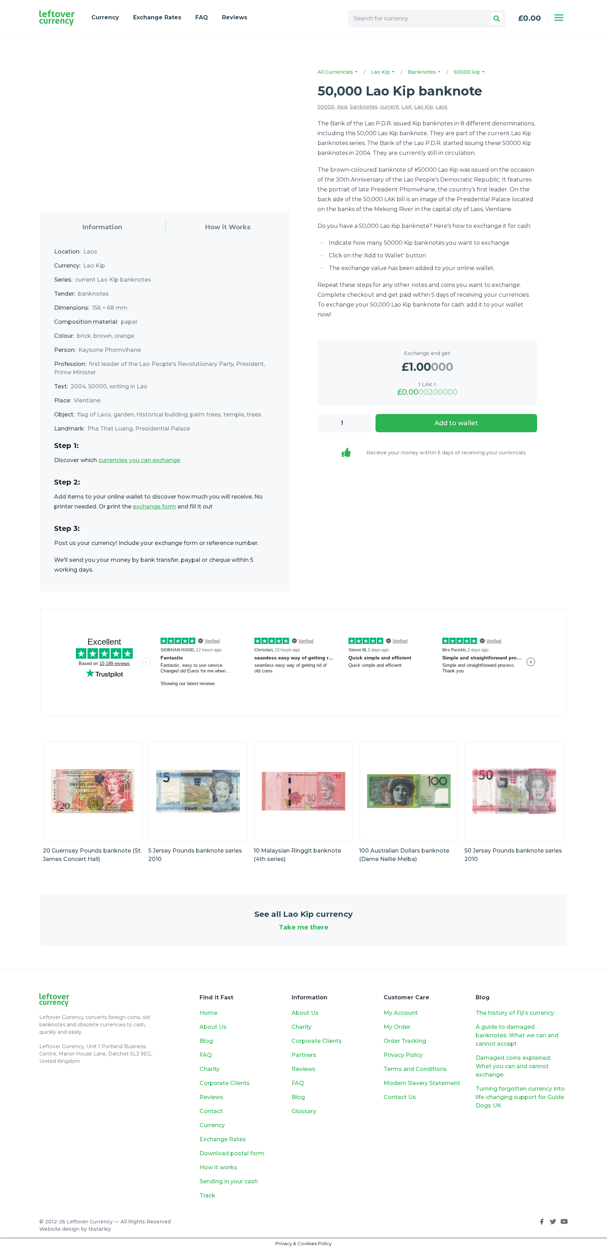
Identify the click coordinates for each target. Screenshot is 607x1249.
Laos (442, 107)
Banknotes (422, 72)
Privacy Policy (403, 1055)
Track (207, 1195)
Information (102, 227)
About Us (213, 1027)
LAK (407, 107)
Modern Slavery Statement (422, 1083)
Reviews (234, 17)
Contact (211, 1111)
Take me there (303, 927)
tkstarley (100, 1229)
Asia (342, 107)
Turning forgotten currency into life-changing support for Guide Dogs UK (520, 1097)
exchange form (154, 506)
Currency (105, 17)
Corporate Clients (225, 1083)
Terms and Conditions (415, 1069)
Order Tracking (405, 1041)
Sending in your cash (229, 1181)
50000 (326, 107)
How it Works (227, 227)
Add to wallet (456, 423)
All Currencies (336, 72)
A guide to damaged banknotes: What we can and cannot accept (517, 1035)
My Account (401, 1013)
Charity (210, 1069)
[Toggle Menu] (558, 17)
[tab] (102, 227)
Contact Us (400, 1097)
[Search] (497, 19)
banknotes (364, 107)
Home (208, 1013)
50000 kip (468, 72)
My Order (397, 1027)
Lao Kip (381, 72)
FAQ (201, 17)
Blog (206, 1041)
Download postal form (232, 1153)
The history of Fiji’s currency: (516, 1013)
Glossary (304, 1111)
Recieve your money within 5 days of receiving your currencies (446, 452)
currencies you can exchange (139, 460)
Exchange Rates (157, 17)
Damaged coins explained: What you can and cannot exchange (513, 1066)
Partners (304, 1055)
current (389, 107)
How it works (218, 1167)
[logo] (56, 18)
